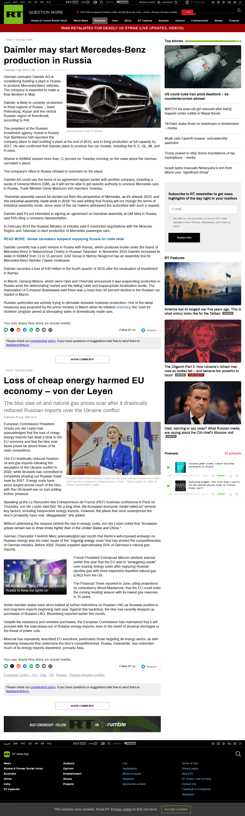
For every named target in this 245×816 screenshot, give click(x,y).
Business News (24, 39)
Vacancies (188, 794)
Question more (46, 12)
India (115, 20)
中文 (48, 2)
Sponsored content (133, 784)
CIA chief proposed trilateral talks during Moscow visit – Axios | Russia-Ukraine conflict (129, 12)
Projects (234, 20)
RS (41, 2)
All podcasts (233, 453)
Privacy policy (190, 768)
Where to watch (131, 773)
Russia (61, 675)
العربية (7, 2)
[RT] (72, 2)
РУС (22, 2)
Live (124, 763)
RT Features (145, 20)
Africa (127, 20)
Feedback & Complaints (196, 789)
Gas (43, 675)
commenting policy (43, 341)
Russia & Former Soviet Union (49, 20)
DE (29, 2)
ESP (15, 2)
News (7, 763)
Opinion (180, 20)
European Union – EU (20, 675)
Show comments (82, 359)
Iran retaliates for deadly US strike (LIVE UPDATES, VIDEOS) (122, 28)
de (30, 743)
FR (35, 2)
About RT (187, 773)
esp (15, 743)
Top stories (174, 41)
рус (23, 743)
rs (42, 743)
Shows (219, 20)
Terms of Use (190, 763)
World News (81, 20)
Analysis (163, 20)
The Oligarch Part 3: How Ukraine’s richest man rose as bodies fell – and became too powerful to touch (202, 371)
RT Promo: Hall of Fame (196, 779)
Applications (129, 768)
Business (99, 20)
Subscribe (184, 237)
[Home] (13, 14)
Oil (51, 675)
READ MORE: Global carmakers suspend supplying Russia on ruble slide (64, 239)
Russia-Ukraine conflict (87, 675)
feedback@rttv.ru (17, 345)
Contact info (189, 784)
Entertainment (199, 20)
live (188, 12)
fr (36, 743)
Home (9, 39)
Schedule (128, 779)
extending (123, 307)
